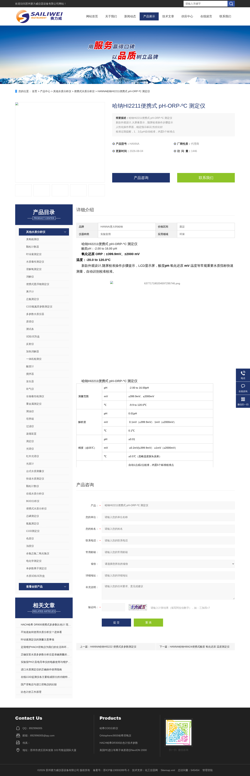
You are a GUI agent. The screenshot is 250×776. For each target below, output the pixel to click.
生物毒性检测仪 (35, 396)
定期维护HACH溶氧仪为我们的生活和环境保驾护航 (46, 647)
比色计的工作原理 (31, 691)
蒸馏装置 (31, 433)
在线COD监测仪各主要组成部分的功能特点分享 (46, 676)
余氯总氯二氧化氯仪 (37, 553)
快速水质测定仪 (35, 478)
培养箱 (30, 418)
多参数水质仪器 (35, 314)
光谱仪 (30, 448)
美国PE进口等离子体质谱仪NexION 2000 (123, 750)
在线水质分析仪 (35, 493)
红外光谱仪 (32, 456)
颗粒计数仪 (32, 486)
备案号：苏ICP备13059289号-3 (111, 770)
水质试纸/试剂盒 (35, 575)
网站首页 (92, 16)
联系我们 (225, 16)
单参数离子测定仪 (36, 568)
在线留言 (206, 16)
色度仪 (30, 538)
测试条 (30, 329)
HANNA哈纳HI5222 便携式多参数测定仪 (113, 646)
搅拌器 (30, 373)
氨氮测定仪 (32, 523)
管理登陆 (207, 770)
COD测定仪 (33, 530)
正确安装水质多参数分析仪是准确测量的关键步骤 (46, 654)
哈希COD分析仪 (109, 728)
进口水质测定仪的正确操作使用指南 (41, 669)
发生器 (30, 381)
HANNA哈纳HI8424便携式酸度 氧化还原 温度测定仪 (200, 646)
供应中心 (187, 16)
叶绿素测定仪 (34, 254)
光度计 (30, 463)
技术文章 (168, 16)
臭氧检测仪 (32, 239)
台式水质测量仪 (35, 471)
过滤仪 (30, 426)
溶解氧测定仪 (34, 269)
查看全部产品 (34, 586)
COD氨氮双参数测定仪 (39, 306)
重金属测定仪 (34, 403)
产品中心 (45, 91)
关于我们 (111, 16)
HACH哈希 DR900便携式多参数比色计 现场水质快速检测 (46, 624)
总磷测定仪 (32, 516)
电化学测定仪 (34, 560)
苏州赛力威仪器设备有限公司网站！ (45, 3)
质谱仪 (30, 321)
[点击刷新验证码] (138, 607)
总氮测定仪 (32, 299)
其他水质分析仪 (62, 91)
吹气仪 (30, 388)
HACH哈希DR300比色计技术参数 (119, 742)
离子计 (30, 291)
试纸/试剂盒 (33, 336)
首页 (34, 91)
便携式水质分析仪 (84, 91)
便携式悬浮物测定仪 (37, 284)
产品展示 (149, 16)
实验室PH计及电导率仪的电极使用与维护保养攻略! (46, 662)
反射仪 (30, 343)
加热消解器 (32, 351)
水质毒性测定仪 (35, 261)
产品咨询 (141, 178)
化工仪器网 (151, 770)
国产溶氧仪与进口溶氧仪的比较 (39, 684)
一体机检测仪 (34, 358)
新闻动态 (130, 16)
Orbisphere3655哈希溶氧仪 (115, 735)
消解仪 (30, 276)
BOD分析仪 (32, 501)
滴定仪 (30, 441)
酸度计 (30, 366)
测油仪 (30, 411)
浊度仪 (30, 545)
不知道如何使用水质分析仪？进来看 (41, 632)
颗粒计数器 (32, 246)
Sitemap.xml (168, 770)
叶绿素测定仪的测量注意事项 (37, 639)
